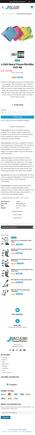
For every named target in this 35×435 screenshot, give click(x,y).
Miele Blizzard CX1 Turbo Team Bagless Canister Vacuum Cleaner (21, 249)
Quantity (4, 110)
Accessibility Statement (25, 431)
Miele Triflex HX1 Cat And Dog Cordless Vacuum (21, 279)
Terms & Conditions (13, 431)
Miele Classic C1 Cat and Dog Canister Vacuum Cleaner (21, 241)
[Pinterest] (20, 350)
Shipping (4, 357)
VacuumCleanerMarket (12, 7)
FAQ (3, 370)
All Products (10, 13)
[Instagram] (17, 350)
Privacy (5, 431)
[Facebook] (10, 350)
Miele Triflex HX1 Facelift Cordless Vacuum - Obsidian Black (20, 290)
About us (4, 366)
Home (3, 13)
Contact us (5, 368)
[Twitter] (13, 350)
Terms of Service (7, 372)
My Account (5, 364)
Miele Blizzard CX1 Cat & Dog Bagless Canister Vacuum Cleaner (21, 260)
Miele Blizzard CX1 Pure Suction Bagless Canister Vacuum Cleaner (22, 270)
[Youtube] (24, 350)
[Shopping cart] (31, 7)
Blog (3, 362)
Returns (4, 359)
